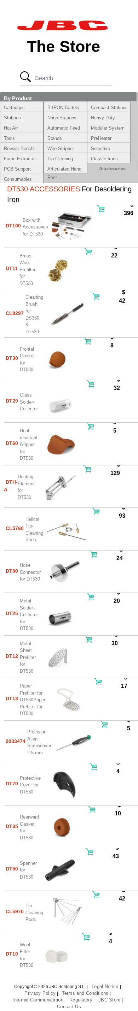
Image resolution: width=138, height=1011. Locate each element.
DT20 (12, 401)
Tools (9, 138)
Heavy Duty (103, 117)
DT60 (12, 443)
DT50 (12, 869)
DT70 (12, 783)
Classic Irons (104, 158)
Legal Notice (106, 986)
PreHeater (101, 138)
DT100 (13, 225)
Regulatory (80, 1000)
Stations (12, 117)
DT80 (12, 571)
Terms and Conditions (85, 993)
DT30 (12, 358)
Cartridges (14, 107)
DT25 (12, 613)
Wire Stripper (60, 148)
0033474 (15, 741)
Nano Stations (61, 117)
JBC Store (109, 1000)
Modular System (108, 128)
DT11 (12, 268)
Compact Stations (109, 107)
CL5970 (15, 911)
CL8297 (15, 313)
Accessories (112, 168)
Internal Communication (37, 1000)
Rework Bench (19, 148)
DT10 (12, 954)
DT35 (12, 826)
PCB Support (17, 169)
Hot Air (11, 128)
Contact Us (69, 1006)
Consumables (18, 179)
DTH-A (11, 485)
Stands (54, 138)
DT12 (12, 656)
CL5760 (15, 528)
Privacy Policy (40, 993)
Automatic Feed (63, 128)
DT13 (12, 698)
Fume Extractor (20, 158)
